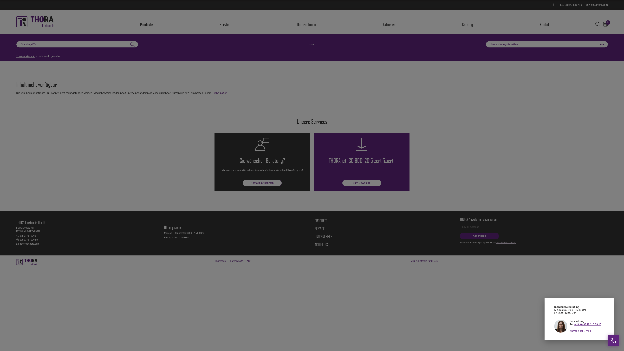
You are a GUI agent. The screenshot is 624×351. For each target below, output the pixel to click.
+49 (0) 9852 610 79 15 (587, 324)
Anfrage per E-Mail (580, 330)
